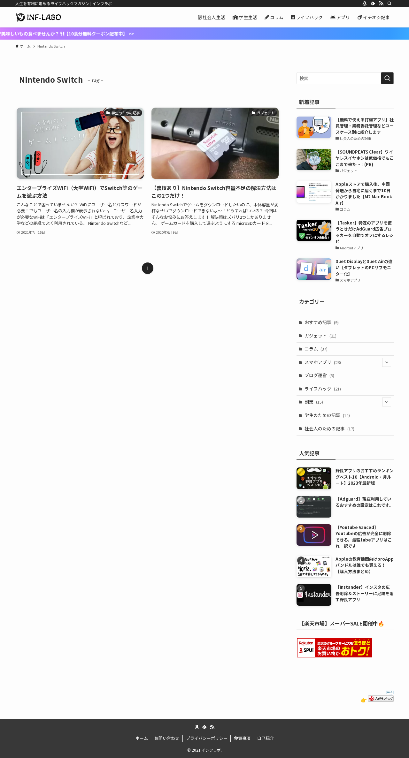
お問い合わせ (166, 738)
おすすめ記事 (322, 322)
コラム (316, 348)
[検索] (389, 3)
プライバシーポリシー (207, 738)
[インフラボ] (38, 17)
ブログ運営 (319, 375)
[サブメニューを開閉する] (386, 362)
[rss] (381, 3)
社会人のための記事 (329, 428)
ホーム (141, 738)
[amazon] (364, 3)
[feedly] (373, 3)
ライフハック (323, 388)
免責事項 (242, 738)
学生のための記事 (327, 415)
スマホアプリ (323, 362)
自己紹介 (265, 738)
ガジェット (320, 335)
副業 (314, 401)
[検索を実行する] (387, 78)
